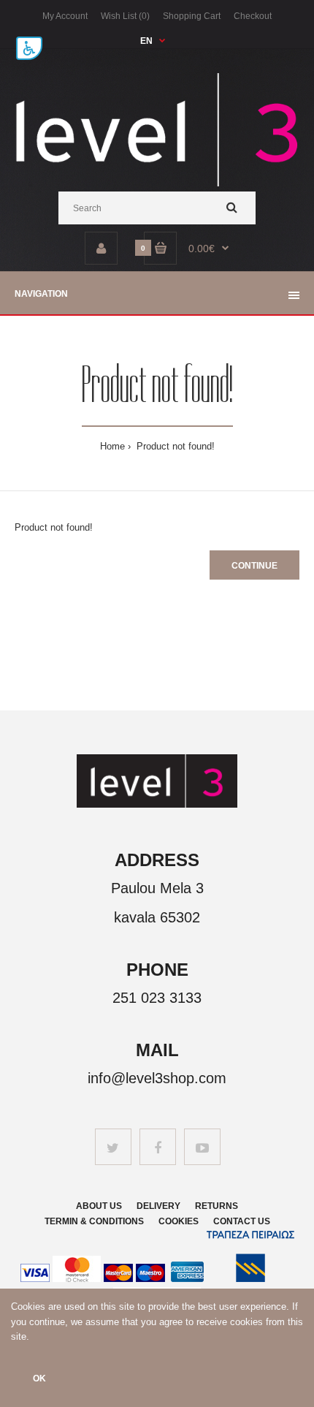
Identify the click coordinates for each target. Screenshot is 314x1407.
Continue (254, 566)
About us (99, 1206)
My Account (65, 16)
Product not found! (174, 446)
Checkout (253, 16)
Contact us (241, 1221)
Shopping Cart (192, 16)
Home (112, 446)
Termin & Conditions (94, 1221)
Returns (216, 1206)
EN (146, 41)
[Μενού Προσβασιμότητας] (29, 48)
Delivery (158, 1206)
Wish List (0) (125, 16)
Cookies (178, 1221)
